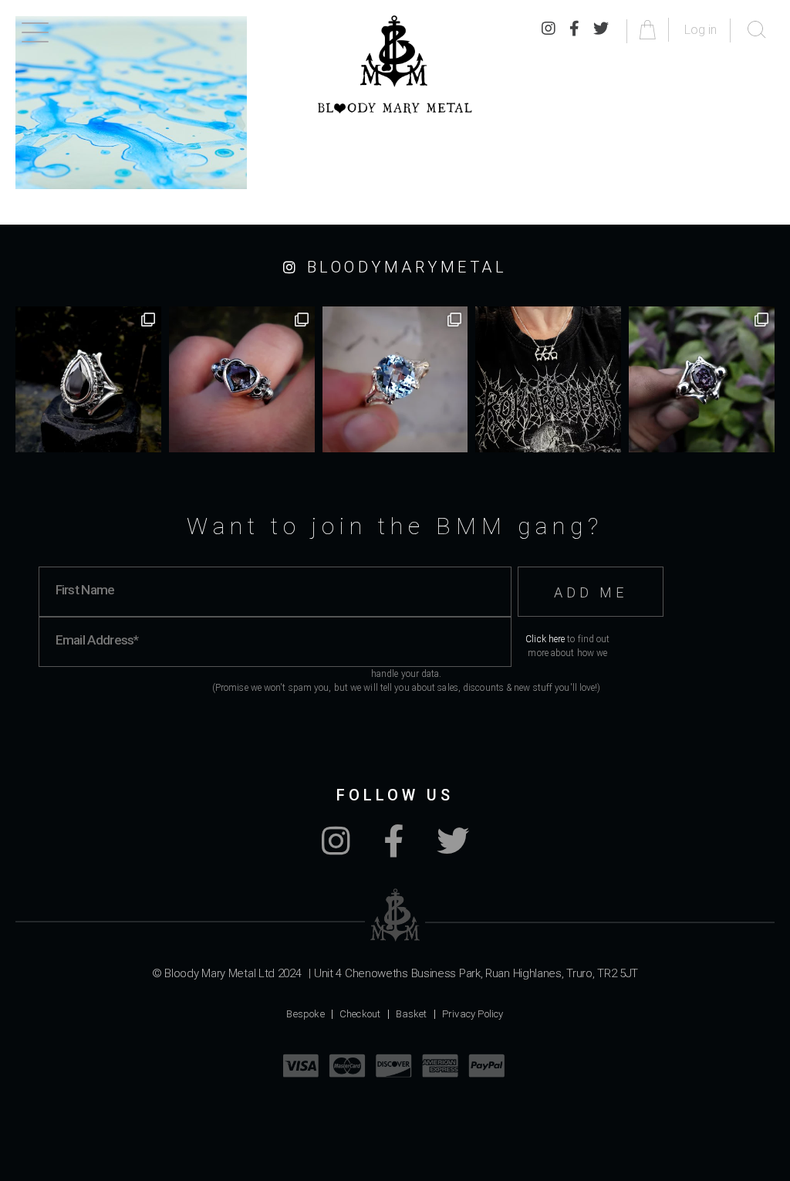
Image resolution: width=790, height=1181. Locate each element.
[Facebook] (574, 30)
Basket (411, 1014)
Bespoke (305, 1014)
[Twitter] (601, 30)
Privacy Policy (473, 1014)
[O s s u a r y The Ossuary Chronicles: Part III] (88, 379)
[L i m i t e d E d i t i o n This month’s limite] (395, 379)
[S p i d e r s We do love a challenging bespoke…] (242, 379)
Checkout (360, 1014)
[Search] (757, 30)
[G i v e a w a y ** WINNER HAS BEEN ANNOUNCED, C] (548, 379)
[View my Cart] (650, 29)
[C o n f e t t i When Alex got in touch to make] (702, 379)
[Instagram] (548, 30)
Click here (545, 639)
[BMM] (395, 915)
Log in (700, 29)
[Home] (395, 64)
